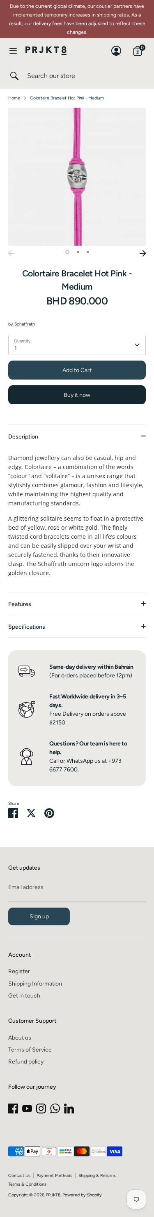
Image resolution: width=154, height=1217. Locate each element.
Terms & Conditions (27, 1184)
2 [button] (78, 252)
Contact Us (19, 1175)
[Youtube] (27, 1108)
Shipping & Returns (97, 1175)
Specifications (26, 626)
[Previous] (11, 253)
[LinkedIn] (69, 1108)
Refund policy (26, 1061)
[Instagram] (41, 1108)
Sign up (39, 916)
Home (14, 98)
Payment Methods (54, 1175)
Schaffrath (24, 324)
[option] (77, 177)
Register (19, 971)
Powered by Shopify (82, 1195)
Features (19, 604)
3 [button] (88, 252)
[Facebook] (13, 1108)
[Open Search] (13, 76)
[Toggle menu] (13, 50)
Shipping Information (35, 983)
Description (23, 436)
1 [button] (67, 252)
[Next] (143, 253)
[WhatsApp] (55, 1108)
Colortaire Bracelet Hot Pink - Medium (67, 98)
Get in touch (24, 995)
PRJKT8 (53, 1195)
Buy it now (77, 395)
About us (19, 1037)
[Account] (116, 46)
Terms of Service (30, 1049)
